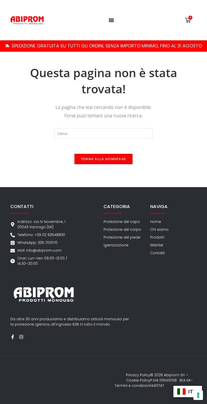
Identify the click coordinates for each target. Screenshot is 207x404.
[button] (111, 20)
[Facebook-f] (12, 337)
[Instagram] (21, 337)
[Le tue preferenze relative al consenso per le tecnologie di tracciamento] (198, 395)
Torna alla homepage (103, 159)
